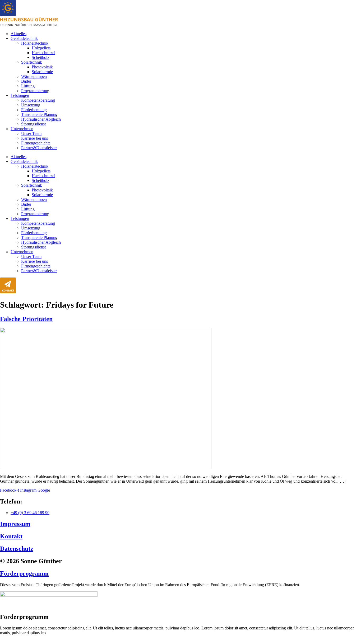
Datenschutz (16, 548)
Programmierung (35, 90)
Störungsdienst (33, 124)
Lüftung (28, 86)
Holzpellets (41, 48)
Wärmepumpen (34, 76)
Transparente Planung (39, 114)
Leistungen (20, 95)
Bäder (26, 81)
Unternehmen (22, 128)
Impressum (15, 523)
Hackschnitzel (43, 52)
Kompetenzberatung (38, 100)
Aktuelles (18, 33)
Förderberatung (34, 109)
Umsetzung (30, 105)
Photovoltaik (42, 67)
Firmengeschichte (35, 143)
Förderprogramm (24, 573)
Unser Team (31, 133)
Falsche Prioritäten (26, 319)
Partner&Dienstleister (39, 147)
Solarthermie (42, 71)
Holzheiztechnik (34, 43)
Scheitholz (40, 57)
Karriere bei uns (34, 138)
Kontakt (11, 536)
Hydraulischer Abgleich (41, 119)
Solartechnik (31, 62)
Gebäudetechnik (24, 38)
